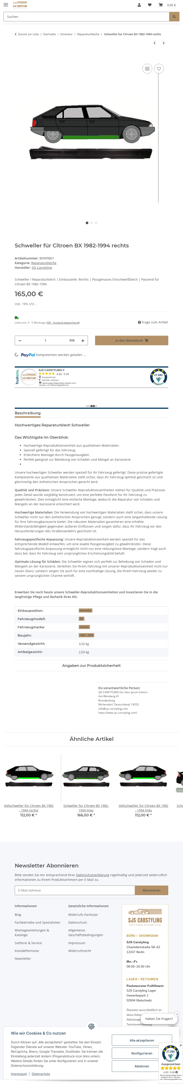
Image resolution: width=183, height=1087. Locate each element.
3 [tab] (96, 223)
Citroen (84, 627)
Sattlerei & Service (28, 943)
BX (81, 618)
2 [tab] (91, 223)
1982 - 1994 (86, 635)
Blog (18, 914)
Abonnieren (151, 890)
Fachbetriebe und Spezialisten (37, 922)
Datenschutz (41, 1074)
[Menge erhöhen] (83, 340)
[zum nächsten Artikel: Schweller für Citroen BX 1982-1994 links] (163, 43)
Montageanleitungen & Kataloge (32, 932)
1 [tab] (87, 223)
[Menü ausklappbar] (6, 3)
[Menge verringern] (20, 340)
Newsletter (23, 958)
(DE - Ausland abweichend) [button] (63, 323)
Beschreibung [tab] (28, 413)
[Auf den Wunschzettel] (159, 69)
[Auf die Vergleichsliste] (147, 69)
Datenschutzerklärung (92, 875)
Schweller (85, 610)
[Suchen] (174, 16)
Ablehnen (142, 1066)
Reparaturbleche (43, 263)
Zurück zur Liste (28, 34)
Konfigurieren (141, 1053)
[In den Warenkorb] (18, 57)
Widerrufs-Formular (83, 914)
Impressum (19, 1074)
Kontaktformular (27, 951)
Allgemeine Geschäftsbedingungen (85, 932)
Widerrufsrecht (79, 951)
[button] (139, 4)
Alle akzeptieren (142, 1040)
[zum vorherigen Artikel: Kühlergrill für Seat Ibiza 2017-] (154, 43)
